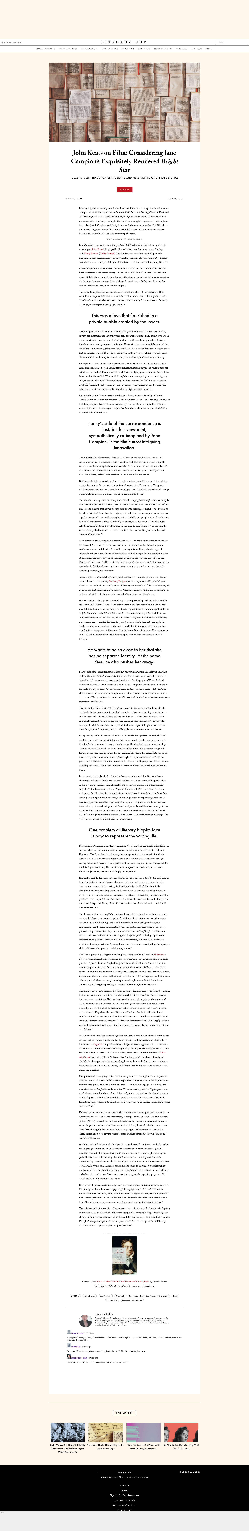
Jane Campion (105, 1296)
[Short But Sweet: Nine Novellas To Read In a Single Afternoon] (143, 1439)
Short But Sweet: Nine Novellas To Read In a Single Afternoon (143, 1447)
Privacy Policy (124, 1510)
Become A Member (110, 49)
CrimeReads (197, 49)
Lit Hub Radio (128, 49)
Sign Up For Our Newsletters (124, 1495)
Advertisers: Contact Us (124, 1505)
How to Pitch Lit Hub (124, 1500)
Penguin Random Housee (132, 1300)
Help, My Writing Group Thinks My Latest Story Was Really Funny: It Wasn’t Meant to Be (67, 1449)
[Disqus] (124, 1361)
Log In (209, 49)
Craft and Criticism (46, 49)
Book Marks (182, 49)
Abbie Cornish (107, 254)
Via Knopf (124, 190)
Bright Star (75, 1296)
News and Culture (89, 49)
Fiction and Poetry (68, 49)
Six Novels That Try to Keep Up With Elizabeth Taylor (181, 1447)
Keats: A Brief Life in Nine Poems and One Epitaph (123, 1282)
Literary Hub (124, 42)
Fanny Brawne (91, 254)
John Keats (97, 250)
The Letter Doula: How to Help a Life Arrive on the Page (105, 1447)
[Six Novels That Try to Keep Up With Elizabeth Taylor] (181, 1439)
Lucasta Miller (74, 198)
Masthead (124, 1485)
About (124, 1490)
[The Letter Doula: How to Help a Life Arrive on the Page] (105, 1439)
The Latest (124, 1412)
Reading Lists (144, 49)
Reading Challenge (163, 49)
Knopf (175, 1296)
